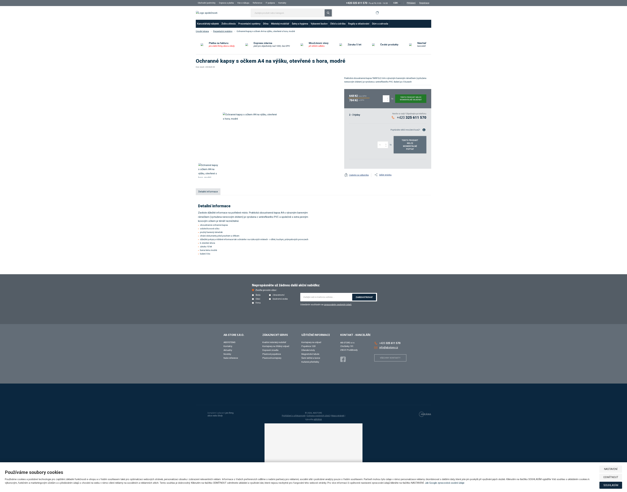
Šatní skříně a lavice (310, 358)
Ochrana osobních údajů (318, 415)
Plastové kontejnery (271, 358)
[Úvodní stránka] (206, 12)
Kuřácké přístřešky (310, 362)
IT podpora (270, 3)
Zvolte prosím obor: (266, 290)
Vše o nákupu (243, 3)
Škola (258, 295)
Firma (258, 303)
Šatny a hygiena (300, 23)
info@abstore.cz (388, 347)
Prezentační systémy (249, 23)
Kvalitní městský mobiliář (274, 342)
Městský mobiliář (280, 23)
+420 (411, 117)
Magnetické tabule (310, 354)
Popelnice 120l (308, 346)
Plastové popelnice (271, 354)
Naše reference (231, 358)
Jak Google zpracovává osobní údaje (444, 482)
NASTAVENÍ (611, 469)
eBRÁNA (318, 419)
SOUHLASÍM (610, 485)
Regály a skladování (358, 23)
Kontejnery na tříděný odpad (275, 346)
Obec (258, 299)
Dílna (265, 23)
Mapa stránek (337, 415)
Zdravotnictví (278, 295)
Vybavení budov (319, 23)
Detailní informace (208, 191)
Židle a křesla (228, 23)
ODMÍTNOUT (610, 477)
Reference (257, 3)
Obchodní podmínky (207, 3)
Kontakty (282, 3)
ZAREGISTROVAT (364, 297)
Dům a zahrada (380, 23)
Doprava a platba (226, 3)
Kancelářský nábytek (208, 23)
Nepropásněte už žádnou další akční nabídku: (286, 285)
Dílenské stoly (308, 350)
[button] (396, 3)
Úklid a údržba (338, 23)
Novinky (227, 354)
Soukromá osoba (280, 299)
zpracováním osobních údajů (337, 304)
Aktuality (228, 350)
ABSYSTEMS (229, 342)
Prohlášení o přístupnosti (293, 415)
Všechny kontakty (390, 358)
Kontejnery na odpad (311, 342)
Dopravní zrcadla (270, 350)
